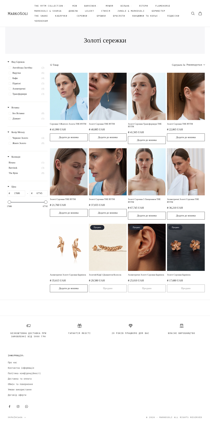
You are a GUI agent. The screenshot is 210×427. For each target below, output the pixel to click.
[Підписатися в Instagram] (18, 406)
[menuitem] (50, 6)
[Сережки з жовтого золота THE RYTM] (69, 96)
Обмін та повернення (20, 384)
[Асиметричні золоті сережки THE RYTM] (186, 172)
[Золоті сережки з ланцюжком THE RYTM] (147, 172)
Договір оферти (17, 395)
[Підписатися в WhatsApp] (26, 406)
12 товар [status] (54, 65)
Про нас (12, 362)
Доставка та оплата (20, 378)
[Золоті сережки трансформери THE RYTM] (147, 96)
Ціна (13, 187)
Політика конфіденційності (24, 373)
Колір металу (18, 132)
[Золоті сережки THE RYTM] (108, 96)
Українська (15, 417)
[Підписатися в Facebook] (9, 406)
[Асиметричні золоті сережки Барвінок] (69, 247)
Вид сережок (18, 62)
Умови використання (20, 389)
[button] (188, 65)
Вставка (15, 107)
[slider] (9, 202)
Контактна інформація (21, 368)
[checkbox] (27, 67)
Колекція (15, 157)
